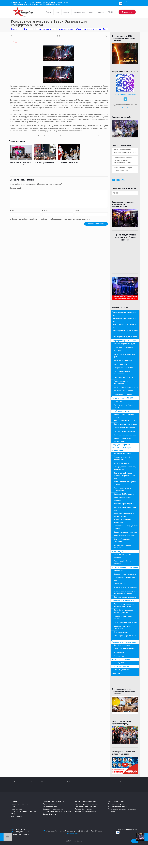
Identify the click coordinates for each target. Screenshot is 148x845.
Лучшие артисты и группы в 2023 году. (125, 332)
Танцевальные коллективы (124, 642)
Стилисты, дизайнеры (122, 670)
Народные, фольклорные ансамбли (123, 617)
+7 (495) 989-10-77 (21, 829)
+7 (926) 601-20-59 (40, 2)
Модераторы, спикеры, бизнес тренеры (126, 527)
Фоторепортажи (17, 816)
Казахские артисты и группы (125, 344)
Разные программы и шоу (85, 811)
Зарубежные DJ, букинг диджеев (123, 556)
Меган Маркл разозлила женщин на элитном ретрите (124, 151)
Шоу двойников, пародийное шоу (125, 508)
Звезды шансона (120, 364)
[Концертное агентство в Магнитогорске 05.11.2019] (142, 837)
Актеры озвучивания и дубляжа (122, 546)
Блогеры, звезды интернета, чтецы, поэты (125, 468)
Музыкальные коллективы (123, 601)
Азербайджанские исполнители (121, 382)
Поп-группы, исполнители (124, 347)
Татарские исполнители (123, 394)
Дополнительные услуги (117, 806)
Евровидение (119, 663)
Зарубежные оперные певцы (125, 435)
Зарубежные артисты (121, 411)
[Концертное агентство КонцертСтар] (23, 12)
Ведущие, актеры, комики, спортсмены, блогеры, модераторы (123, 447)
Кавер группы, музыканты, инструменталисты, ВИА (124, 605)
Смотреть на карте (72, 833)
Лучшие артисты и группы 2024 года (124, 313)
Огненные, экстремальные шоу (124, 579)
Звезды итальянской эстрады (126, 424)
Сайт (77, 211)
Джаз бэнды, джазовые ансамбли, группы (123, 611)
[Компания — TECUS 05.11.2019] (6, 837)
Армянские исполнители (123, 391)
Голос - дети (118, 401)
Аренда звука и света (116, 801)
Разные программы (120, 666)
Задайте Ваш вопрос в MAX (125, 94)
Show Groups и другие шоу (124, 428)
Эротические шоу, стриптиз (124, 649)
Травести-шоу (119, 656)
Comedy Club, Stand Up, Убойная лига (123, 458)
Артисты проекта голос (52, 804)
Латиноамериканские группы (125, 622)
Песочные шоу (119, 584)
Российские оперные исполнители (122, 372)
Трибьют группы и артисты (124, 431)
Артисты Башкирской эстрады (126, 387)
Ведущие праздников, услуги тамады (125, 483)
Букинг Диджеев (49, 814)
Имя (12, 211)
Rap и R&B (117, 351)
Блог (26, 29)
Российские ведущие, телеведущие (122, 489)
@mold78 (125, 107)
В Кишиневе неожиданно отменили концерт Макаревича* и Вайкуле (123, 159)
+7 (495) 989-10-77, (21, 2)
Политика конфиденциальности (23, 811)
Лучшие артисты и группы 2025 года (124, 319)
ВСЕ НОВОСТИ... (118, 180)
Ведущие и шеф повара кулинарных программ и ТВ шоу (124, 475)
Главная (14, 29)
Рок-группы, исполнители (123, 361)
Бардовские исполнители (124, 368)
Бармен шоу (118, 570)
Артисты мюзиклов (121, 463)
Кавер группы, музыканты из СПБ (125, 637)
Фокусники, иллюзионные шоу (126, 587)
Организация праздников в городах (122, 809)
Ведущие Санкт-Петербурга (124, 535)
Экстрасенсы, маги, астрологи (125, 597)
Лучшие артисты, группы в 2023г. (125, 337)
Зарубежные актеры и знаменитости (122, 439)
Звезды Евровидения (121, 660)
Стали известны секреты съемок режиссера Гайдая (123, 169)
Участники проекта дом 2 (124, 504)
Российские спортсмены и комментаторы (124, 515)
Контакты (111, 811)
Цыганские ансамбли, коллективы (122, 627)
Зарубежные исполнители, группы (124, 415)
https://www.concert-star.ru (39, 781)
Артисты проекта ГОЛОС (122, 398)
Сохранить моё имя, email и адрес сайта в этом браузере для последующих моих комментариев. (53, 219)
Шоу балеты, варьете (122, 645)
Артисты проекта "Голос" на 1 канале (125, 406)
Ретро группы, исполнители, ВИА (124, 355)
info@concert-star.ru (59, 2)
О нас (13, 806)
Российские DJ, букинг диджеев (122, 562)
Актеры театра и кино (122, 454)
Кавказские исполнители (123, 377)
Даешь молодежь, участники (125, 532)
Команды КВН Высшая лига (124, 494)
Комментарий (15, 188)
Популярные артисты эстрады (125, 340)
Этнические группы (121, 632)
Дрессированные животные (125, 574)
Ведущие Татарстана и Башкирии (122, 540)
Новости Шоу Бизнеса (19, 804)
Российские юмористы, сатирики (123, 499)
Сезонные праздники (116, 804)
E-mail (45, 211)
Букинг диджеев (119, 552)
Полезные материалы (43, 29)
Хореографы (119, 652)
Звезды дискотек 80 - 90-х (124, 421)
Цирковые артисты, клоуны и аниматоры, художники (125, 592)
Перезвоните (127, 12)
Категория (116, 673)
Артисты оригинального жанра (125, 567)
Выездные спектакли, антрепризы (122, 521)
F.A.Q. (13, 814)
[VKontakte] (120, 3)
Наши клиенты (16, 809)
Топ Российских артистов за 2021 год (125, 325)
